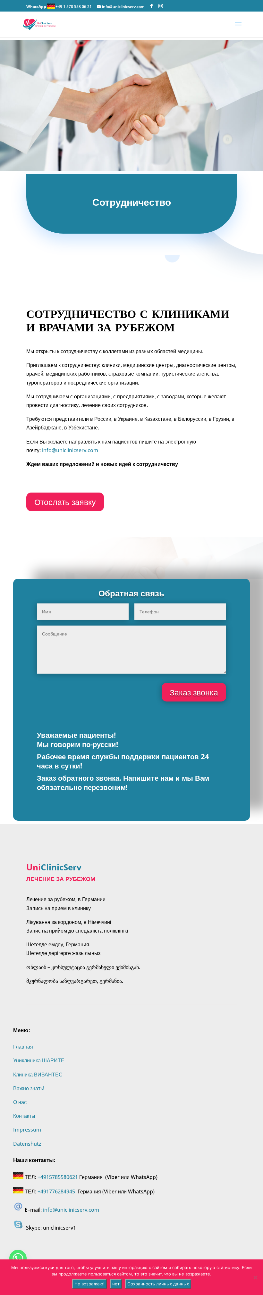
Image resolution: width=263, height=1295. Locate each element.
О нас (20, 1102)
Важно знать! (28, 1088)
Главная (23, 1046)
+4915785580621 (58, 1177)
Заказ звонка (194, 692)
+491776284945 (56, 1191)
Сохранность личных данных (158, 1283)
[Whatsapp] (18, 1258)
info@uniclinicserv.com (70, 450)
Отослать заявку (65, 501)
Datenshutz (27, 1143)
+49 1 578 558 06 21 (73, 6)
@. (71, 1209)
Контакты (24, 1115)
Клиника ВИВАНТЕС (38, 1074)
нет (116, 1283)
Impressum (27, 1129)
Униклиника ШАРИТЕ (38, 1060)
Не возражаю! (89, 1283)
